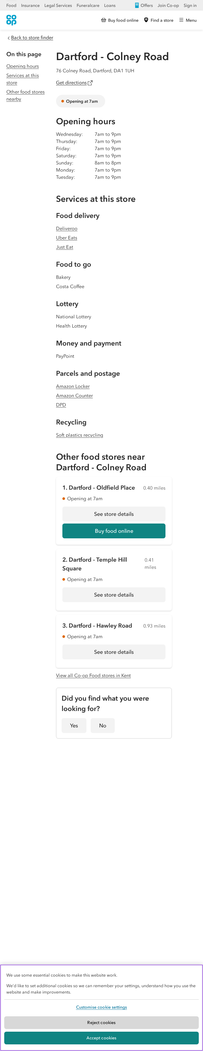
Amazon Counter (74, 396)
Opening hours (22, 66)
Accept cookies (101, 1037)
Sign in (190, 5)
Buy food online (114, 531)
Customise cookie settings (101, 1007)
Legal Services (58, 5)
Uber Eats (66, 238)
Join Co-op (168, 5)
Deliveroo (66, 228)
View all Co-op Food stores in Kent (93, 675)
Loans (110, 5)
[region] (101, 1007)
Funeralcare (88, 5)
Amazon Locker (73, 386)
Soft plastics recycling (79, 435)
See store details (129, 516)
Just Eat (64, 247)
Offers (147, 5)
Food (11, 5)
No (102, 725)
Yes (74, 725)
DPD (61, 405)
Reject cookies (101, 1022)
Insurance (30, 5)
